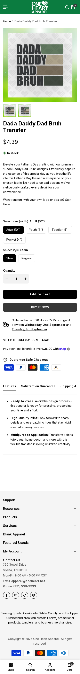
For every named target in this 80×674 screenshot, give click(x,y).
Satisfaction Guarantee (38, 386)
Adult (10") (13, 229)
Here (6, 204)
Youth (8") (36, 229)
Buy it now (40, 307)
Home (7, 21)
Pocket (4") (14, 239)
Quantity (9, 270)
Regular (27, 258)
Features (9, 386)
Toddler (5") (60, 229)
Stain (9, 258)
